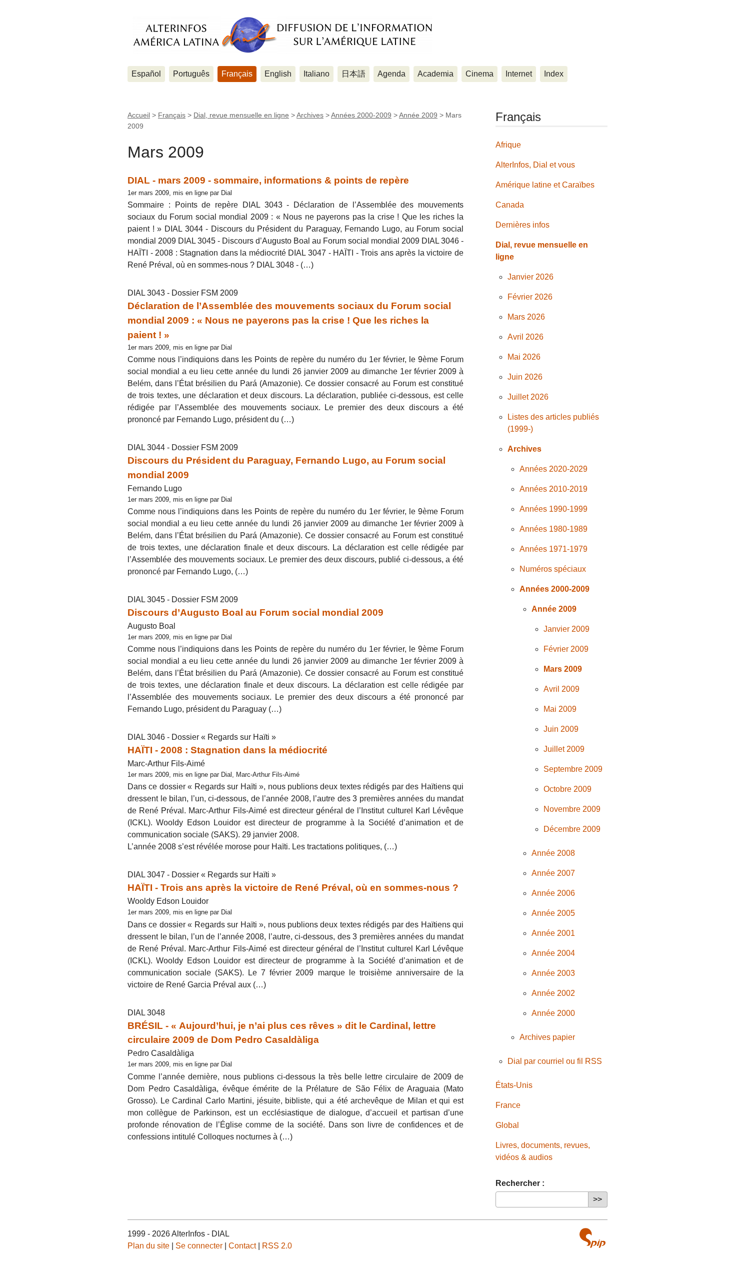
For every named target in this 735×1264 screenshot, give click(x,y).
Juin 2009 (561, 729)
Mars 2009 (563, 669)
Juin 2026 (525, 377)
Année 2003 (553, 973)
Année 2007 (553, 873)
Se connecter (199, 1245)
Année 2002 (553, 993)
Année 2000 (553, 1013)
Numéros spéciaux (553, 569)
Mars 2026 (526, 317)
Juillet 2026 (528, 397)
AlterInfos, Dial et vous (535, 165)
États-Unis (514, 1085)
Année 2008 (553, 853)
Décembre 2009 (572, 829)
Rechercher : (520, 1183)
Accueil (139, 115)
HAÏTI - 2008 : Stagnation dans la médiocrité (228, 750)
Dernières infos (523, 225)
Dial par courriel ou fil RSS (555, 1061)
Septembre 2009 (573, 769)
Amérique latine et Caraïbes (545, 185)
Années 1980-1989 (554, 529)
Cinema (480, 74)
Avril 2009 (562, 689)
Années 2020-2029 (554, 469)
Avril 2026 (526, 337)
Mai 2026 (524, 357)
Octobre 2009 (568, 789)
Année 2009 (418, 115)
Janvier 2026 (531, 277)
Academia (436, 74)
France (508, 1105)
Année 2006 (553, 893)
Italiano (317, 74)
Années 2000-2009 (361, 115)
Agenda (392, 74)
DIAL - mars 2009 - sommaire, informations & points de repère (268, 180)
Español (146, 74)
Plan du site (149, 1245)
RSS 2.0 (277, 1245)
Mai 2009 (560, 709)
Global (507, 1125)
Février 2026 (530, 297)
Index (554, 74)
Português (191, 74)
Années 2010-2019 (554, 489)
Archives (310, 115)
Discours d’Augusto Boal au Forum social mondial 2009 (256, 612)
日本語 (354, 74)
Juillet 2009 (564, 749)
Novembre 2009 (572, 809)
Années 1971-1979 (554, 549)
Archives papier (547, 1037)
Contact (242, 1245)
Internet (519, 74)
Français (237, 74)
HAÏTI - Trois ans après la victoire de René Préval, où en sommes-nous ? (293, 887)
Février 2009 (566, 649)
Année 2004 (553, 953)
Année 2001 (553, 933)
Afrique (508, 145)
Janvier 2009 (567, 629)
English (278, 74)
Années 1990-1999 (554, 509)
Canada (510, 205)
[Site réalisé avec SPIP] (593, 1238)
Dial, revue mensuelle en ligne (241, 115)
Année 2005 (553, 913)
